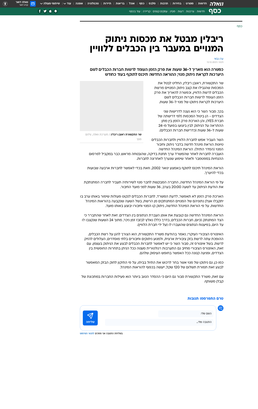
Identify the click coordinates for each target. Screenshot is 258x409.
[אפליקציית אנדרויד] (55, 11)
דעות (181, 11)
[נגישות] (5, 4)
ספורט (190, 3)
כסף (141, 3)
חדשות (202, 3)
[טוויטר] (45, 11)
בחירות (177, 3)
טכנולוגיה (93, 3)
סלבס (152, 3)
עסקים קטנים (160, 11)
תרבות (164, 3)
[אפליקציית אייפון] (50, 11)
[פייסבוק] (39, 11)
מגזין (172, 11)
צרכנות (190, 11)
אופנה (79, 3)
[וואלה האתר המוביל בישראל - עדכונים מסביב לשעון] (216, 4)
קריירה (146, 11)
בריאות (120, 3)
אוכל (132, 3)
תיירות (107, 3)
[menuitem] (200, 4)
